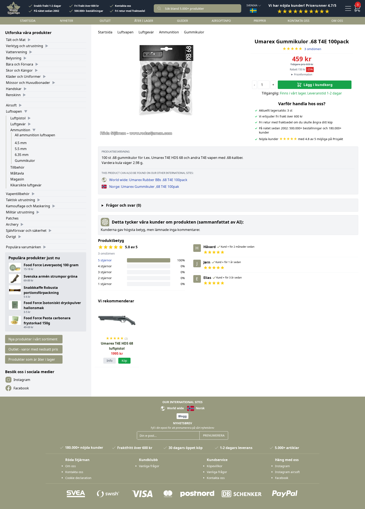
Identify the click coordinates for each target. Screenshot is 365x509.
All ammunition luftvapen (35, 135)
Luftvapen (14, 111)
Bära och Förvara (19, 64)
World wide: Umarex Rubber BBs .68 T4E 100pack (148, 179)
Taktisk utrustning (20, 200)
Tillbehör (17, 167)
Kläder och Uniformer (23, 76)
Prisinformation (303, 74)
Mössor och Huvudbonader (28, 82)
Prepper (260, 21)
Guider (182, 21)
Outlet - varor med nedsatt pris (33, 349)
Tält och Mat (16, 39)
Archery (12, 224)
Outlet (105, 21)
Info (109, 361)
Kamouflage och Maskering (28, 206)
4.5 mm (21, 143)
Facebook (21, 388)
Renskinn (13, 95)
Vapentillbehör (18, 193)
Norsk (200, 408)
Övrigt (11, 236)
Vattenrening (16, 52)
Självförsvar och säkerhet (26, 230)
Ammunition (20, 130)
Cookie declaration (78, 478)
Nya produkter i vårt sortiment (32, 339)
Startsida (27, 21)
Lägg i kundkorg (318, 84)
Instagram (22, 379)
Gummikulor (25, 160)
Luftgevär (18, 124)
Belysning (13, 58)
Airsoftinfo (221, 21)
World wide (175, 408)
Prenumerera (214, 435)
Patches (12, 218)
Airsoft (11, 105)
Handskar (14, 88)
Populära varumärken (23, 247)
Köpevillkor (214, 466)
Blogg (182, 416)
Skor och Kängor (19, 70)
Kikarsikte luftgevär (26, 185)
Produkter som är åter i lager (31, 359)
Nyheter (66, 21)
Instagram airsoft (287, 472)
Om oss (337, 21)
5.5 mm (21, 148)
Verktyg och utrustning (24, 46)
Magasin (17, 179)
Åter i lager (143, 21)
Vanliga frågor (149, 466)
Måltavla (17, 173)
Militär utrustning (20, 212)
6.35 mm (22, 154)
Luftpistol (18, 118)
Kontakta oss (123, 6)
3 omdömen (301, 49)
